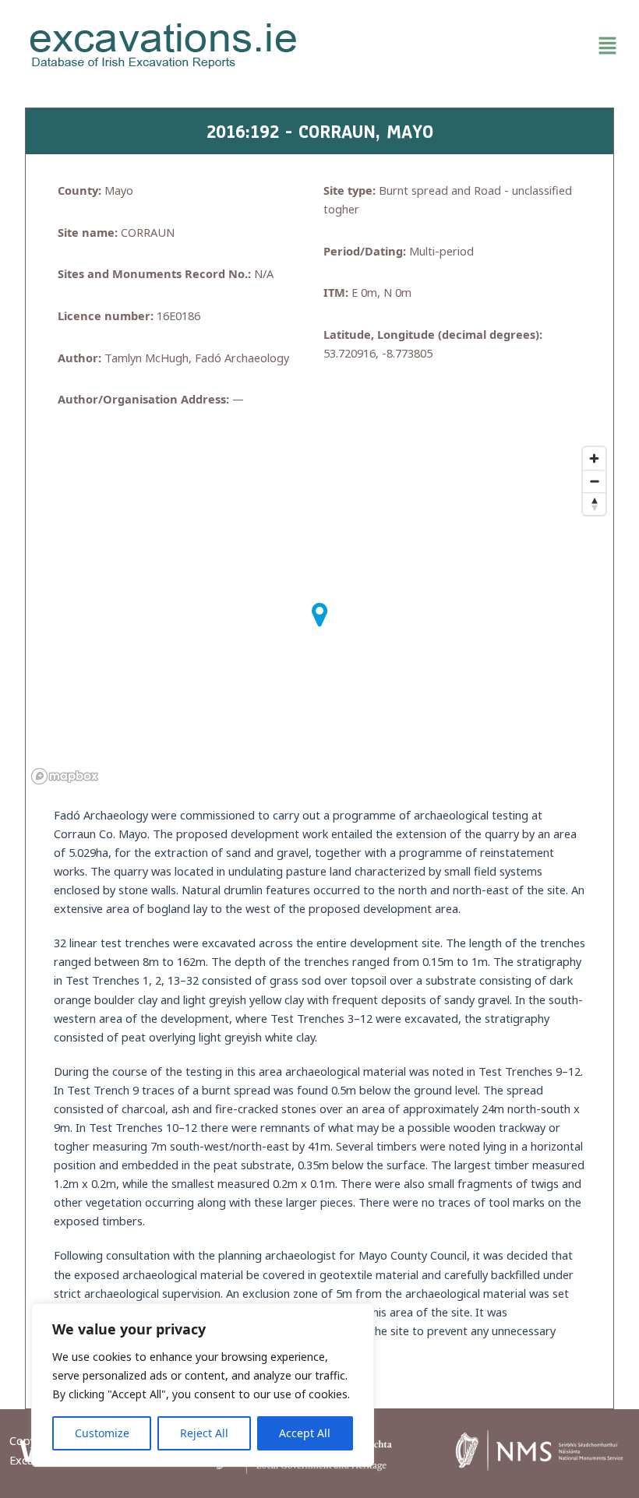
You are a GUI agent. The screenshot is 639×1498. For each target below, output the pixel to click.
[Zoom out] (594, 481)
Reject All (204, 1433)
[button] (475, 46)
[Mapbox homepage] (64, 776)
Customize (102, 1433)
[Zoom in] (594, 458)
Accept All (304, 1433)
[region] (202, 1385)
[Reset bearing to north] (594, 503)
